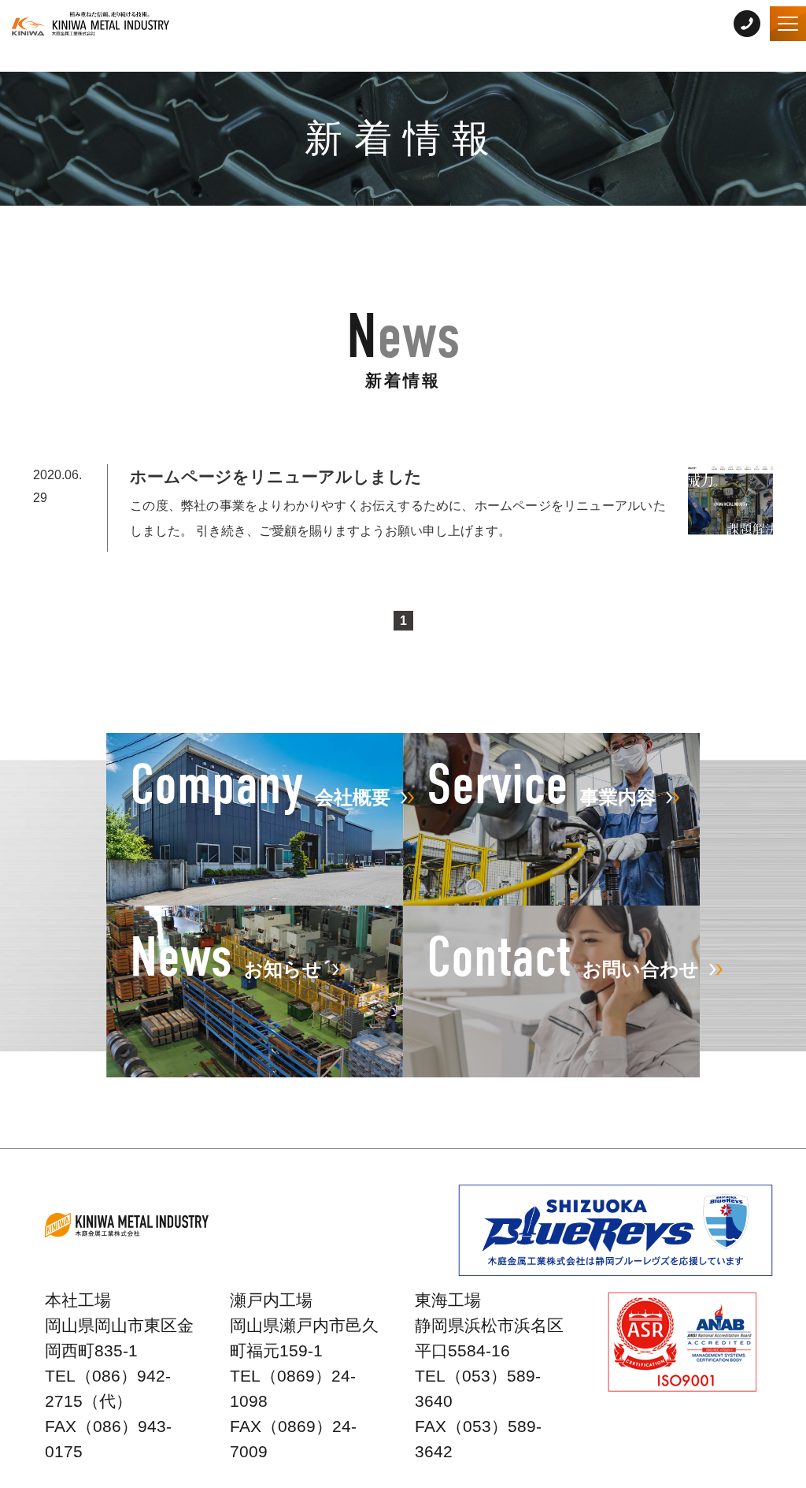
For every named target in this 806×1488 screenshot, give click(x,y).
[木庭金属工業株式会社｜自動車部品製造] (90, 23)
